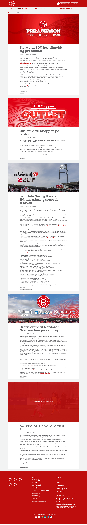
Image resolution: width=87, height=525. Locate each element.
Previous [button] (28, 8)
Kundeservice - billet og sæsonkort (39, 480)
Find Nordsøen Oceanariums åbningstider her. (31, 357)
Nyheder (11, 12)
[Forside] (8, 12)
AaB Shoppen (22, 158)
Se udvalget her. (57, 154)
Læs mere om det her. (45, 373)
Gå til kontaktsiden (60, 480)
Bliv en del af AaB (35, 479)
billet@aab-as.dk (72, 503)
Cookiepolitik (35, 498)
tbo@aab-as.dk (71, 504)
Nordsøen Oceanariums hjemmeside (43, 352)
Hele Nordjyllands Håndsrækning (26, 289)
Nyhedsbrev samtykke (36, 485)
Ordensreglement (36, 495)
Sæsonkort (22, 93)
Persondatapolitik (36, 493)
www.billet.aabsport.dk (25, 63)
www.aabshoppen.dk (34, 154)
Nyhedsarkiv (34, 487)
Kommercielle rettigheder (37, 496)
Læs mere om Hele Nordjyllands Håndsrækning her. (32, 253)
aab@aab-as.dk (62, 489)
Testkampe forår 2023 (24, 467)
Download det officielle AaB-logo (39, 501)
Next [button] (9, 8)
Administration (35, 492)
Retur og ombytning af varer (38, 484)
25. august (13, 8)
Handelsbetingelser (36, 500)
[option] (18, 9)
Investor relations (35, 488)
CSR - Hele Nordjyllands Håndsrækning (40, 490)
